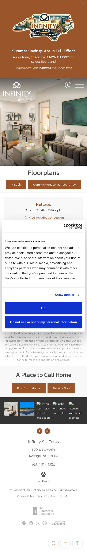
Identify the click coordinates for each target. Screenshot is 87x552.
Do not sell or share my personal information (43, 322)
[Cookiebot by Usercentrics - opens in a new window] (63, 226)
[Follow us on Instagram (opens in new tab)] (47, 431)
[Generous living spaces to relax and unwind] (76, 411)
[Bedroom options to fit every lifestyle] (11, 409)
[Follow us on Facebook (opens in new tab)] (39, 431)
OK (43, 308)
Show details (64, 295)
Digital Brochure (47, 496)
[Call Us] (68, 86)
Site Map (65, 496)
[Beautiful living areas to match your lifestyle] (43, 411)
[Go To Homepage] (18, 91)
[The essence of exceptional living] (27, 409)
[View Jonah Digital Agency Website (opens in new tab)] (58, 524)
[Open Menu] (79, 86)
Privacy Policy (25, 496)
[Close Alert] (83, 5)
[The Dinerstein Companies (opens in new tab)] (43, 514)
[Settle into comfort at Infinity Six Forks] (60, 408)
